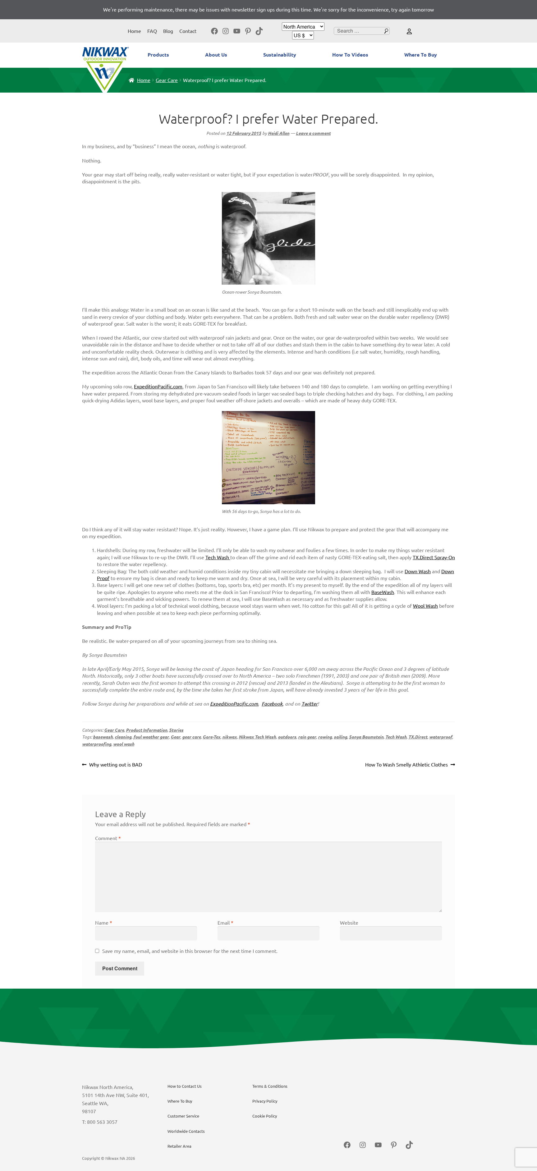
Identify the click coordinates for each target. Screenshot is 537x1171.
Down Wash (418, 571)
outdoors (287, 736)
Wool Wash (425, 606)
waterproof (440, 736)
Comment (108, 838)
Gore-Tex (211, 736)
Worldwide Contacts (186, 1131)
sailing (340, 736)
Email (225, 923)
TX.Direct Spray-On (434, 557)
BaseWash (382, 592)
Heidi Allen (278, 133)
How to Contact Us (185, 1086)
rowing (325, 736)
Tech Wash (217, 557)
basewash (103, 736)
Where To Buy (420, 54)
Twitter (309, 704)
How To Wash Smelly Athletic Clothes (406, 765)
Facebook (272, 704)
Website (349, 923)
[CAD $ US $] (303, 35)
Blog (168, 31)
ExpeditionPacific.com (158, 386)
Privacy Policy (264, 1101)
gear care (191, 736)
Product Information (146, 730)
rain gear (307, 736)
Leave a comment (313, 133)
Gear (175, 736)
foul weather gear (151, 736)
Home (134, 31)
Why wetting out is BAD (115, 765)
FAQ (152, 31)
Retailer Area (179, 1146)
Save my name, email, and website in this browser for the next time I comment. (190, 951)
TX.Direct (417, 736)
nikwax (229, 736)
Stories (176, 730)
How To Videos (350, 54)
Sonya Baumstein (366, 736)
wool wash (123, 744)
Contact (187, 31)
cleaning (123, 736)
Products (158, 54)
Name (103, 923)
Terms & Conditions (269, 1086)
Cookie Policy (264, 1116)
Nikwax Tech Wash (257, 736)
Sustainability (279, 54)
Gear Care (167, 80)
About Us (216, 54)
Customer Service (183, 1116)
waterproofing (96, 744)
